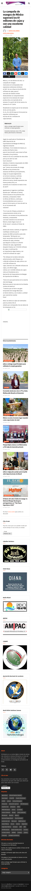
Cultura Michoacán (17, 801)
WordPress (9, 884)
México (17, 815)
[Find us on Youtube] (10, 769)
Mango (13, 812)
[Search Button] (29, 3)
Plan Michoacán (19, 818)
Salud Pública (5, 824)
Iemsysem (12, 806)
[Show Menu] (2, 3)
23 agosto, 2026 (7, 368)
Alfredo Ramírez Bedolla (15, 795)
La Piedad (19, 809)
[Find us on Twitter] (6, 769)
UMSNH (13, 832)
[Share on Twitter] (8, 73)
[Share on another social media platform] (22, 76)
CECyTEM (12, 798)
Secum (12, 824)
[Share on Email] (15, 73)
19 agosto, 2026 (7, 422)
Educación (4, 803)
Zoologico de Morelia (14, 835)
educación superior (13, 803)
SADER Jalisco (22, 821)
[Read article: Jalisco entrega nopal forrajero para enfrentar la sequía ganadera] (15, 353)
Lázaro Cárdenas (6, 812)
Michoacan (4, 815)
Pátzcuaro (14, 821)
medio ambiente (21, 812)
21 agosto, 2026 (7, 395)
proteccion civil (6, 821)
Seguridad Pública (6, 826)
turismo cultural (6, 832)
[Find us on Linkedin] (14, 769)
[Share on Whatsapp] (12, 73)
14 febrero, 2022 (8, 35)
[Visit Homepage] (15, 3)
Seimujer (15, 826)
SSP (25, 826)
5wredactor (21, 884)
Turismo (26, 829)
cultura (9, 801)
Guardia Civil (5, 806)
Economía (6, 387)
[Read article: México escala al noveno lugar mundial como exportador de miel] (15, 407)
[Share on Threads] (22, 73)
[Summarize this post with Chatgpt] (9, 76)
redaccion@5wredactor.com (7, 886)
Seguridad (24, 824)
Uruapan (20, 832)
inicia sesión (11, 512)
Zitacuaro (4, 835)
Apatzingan (4, 798)
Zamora (26, 832)
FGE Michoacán (24, 803)
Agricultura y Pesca (8, 360)
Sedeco (18, 824)
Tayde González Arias (16, 829)
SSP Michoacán (5, 829)
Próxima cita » (7, 533)
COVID (3, 801)
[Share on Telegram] (19, 73)
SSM (21, 826)
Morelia (11, 815)
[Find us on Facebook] (2, 769)
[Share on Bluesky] (26, 73)
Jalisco (13, 809)
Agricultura (4, 795)
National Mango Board (7, 818)
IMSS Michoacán (6, 809)
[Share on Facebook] (4, 73)
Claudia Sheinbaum (20, 798)
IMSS (18, 806)
